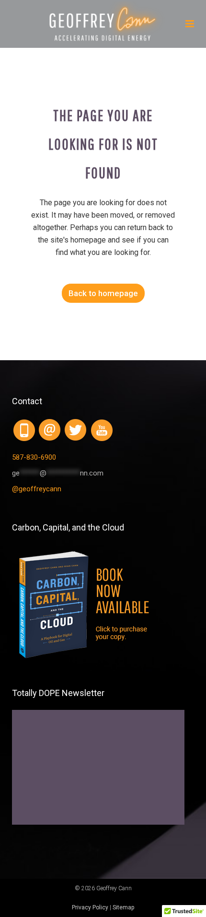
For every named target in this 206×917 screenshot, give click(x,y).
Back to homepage (103, 293)
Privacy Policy (90, 907)
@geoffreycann (36, 489)
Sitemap (123, 907)
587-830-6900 (34, 457)
